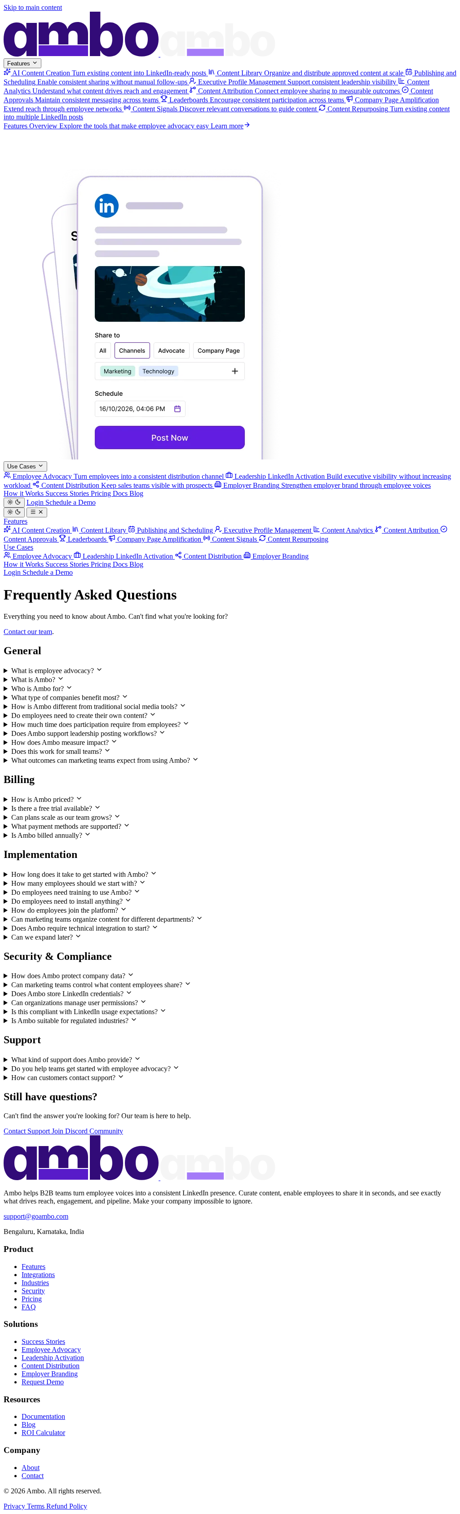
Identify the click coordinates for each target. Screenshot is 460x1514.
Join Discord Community (87, 1131)
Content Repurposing (297, 539)
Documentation (43, 1416)
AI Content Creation (41, 530)
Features (19, 63)
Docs (121, 493)
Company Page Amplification (159, 539)
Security (33, 1291)
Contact (33, 1475)
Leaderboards (87, 539)
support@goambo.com (36, 1216)
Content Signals (234, 539)
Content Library (103, 530)
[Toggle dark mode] (14, 503)
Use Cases (22, 467)
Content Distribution (212, 556)
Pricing (102, 493)
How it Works (24, 493)
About (31, 1467)
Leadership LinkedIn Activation (128, 556)
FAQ (29, 1307)
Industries (35, 1282)
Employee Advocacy (42, 556)
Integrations (38, 1274)
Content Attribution (411, 530)
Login (36, 502)
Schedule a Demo (70, 502)
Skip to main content (33, 7)
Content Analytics (347, 530)
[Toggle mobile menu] (37, 512)
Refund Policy (66, 1506)
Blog (136, 493)
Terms (36, 1506)
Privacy (15, 1506)
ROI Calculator (43, 1432)
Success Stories (68, 493)
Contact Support (28, 1131)
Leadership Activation (53, 1357)
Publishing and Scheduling (175, 530)
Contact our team (28, 631)
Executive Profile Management (267, 530)
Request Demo (43, 1382)
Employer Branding (280, 556)
